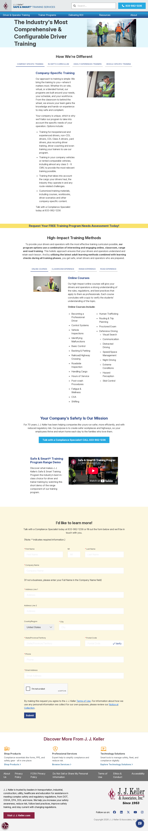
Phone (27, 654)
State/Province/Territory (35, 638)
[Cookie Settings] (5, 826)
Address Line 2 (30, 605)
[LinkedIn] (121, 812)
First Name (29, 549)
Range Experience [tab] (87, 269)
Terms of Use (83, 701)
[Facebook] (114, 812)
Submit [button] (30, 715)
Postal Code (91, 638)
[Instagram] (142, 812)
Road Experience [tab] (108, 269)
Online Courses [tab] (39, 269)
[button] (16, 15)
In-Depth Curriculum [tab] (58, 64)
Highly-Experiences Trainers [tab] (88, 64)
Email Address (31, 670)
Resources (104, 15)
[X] (128, 812)
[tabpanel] (74, 140)
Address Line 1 (31, 589)
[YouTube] (135, 812)
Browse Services (61, 764)
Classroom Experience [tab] (63, 269)
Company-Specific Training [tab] (30, 64)
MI (69, 549)
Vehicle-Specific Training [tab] (118, 64)
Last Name (90, 549)
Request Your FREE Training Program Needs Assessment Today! (74, 226)
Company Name (31, 565)
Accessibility (138, 773)
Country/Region (30, 621)
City (61, 622)
